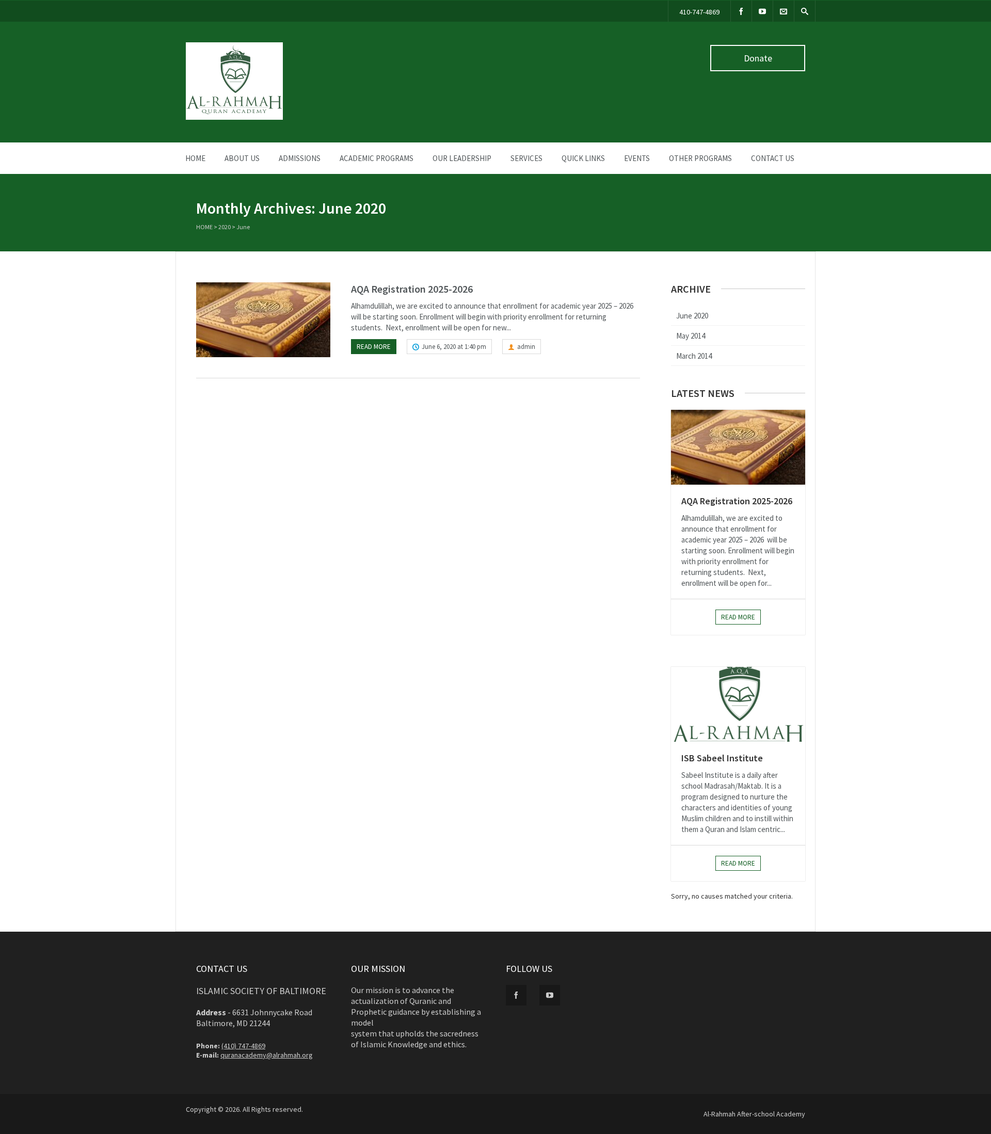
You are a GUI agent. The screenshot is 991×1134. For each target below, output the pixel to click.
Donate (758, 58)
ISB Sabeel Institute (722, 758)
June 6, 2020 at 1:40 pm (454, 346)
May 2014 (690, 336)
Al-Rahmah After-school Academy (754, 1114)
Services (526, 158)
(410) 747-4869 (243, 1045)
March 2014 (694, 356)
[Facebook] (741, 11)
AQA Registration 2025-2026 (412, 288)
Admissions (300, 158)
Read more (374, 346)
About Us (242, 158)
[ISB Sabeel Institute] (738, 704)
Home (195, 158)
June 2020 (692, 316)
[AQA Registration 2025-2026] (263, 319)
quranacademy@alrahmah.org (266, 1055)
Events (637, 158)
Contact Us (772, 158)
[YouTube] (762, 11)
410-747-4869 (699, 12)
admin (526, 346)
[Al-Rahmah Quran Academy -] (234, 117)
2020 (224, 227)
